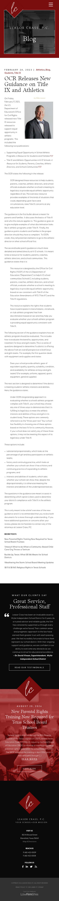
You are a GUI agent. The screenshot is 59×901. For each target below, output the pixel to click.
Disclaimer (32, 887)
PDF (51, 156)
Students (8, 73)
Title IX (17, 73)
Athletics (40, 70)
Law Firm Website (29, 891)
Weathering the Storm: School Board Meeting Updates (29, 563)
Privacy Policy (20, 887)
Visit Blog (29, 769)
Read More (30, 759)
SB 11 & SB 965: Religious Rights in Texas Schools (25, 568)
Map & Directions (29, 842)
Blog (48, 70)
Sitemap (40, 887)
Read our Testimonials (29, 668)
